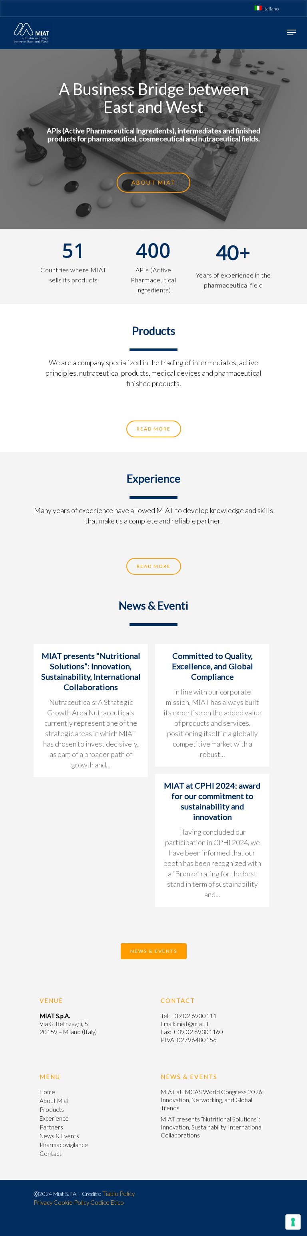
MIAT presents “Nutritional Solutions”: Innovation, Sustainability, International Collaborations (212, 1127)
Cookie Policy (71, 1202)
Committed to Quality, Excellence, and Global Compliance (212, 666)
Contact (51, 1153)
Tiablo (110, 1193)
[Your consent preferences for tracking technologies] (293, 1222)
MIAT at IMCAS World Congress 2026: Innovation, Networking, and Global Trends (212, 1099)
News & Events (59, 1135)
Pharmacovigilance (64, 1144)
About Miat (54, 1100)
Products (52, 1109)
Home (47, 1091)
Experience (54, 1118)
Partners (51, 1127)
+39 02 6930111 (194, 1015)
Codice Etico (107, 1202)
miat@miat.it (193, 1023)
